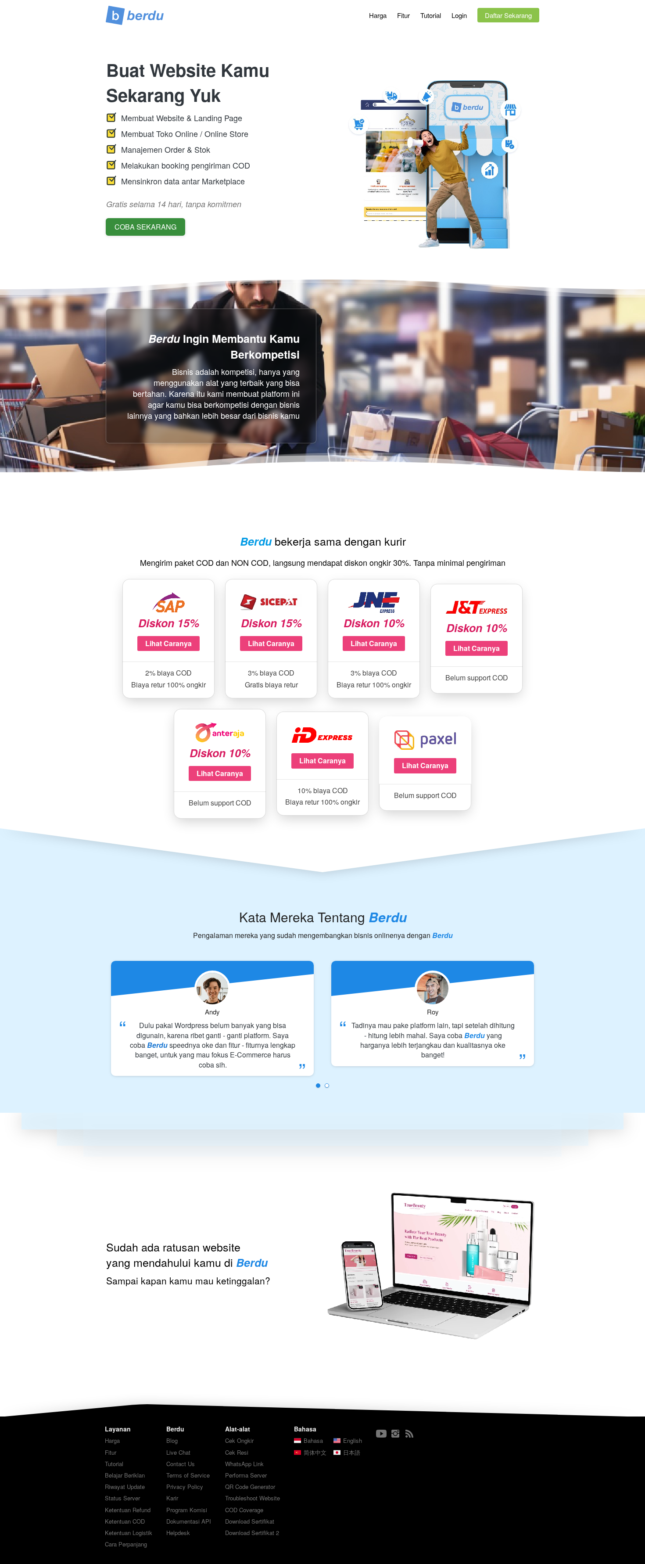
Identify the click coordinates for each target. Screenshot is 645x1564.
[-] (381, 1433)
